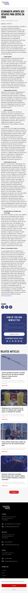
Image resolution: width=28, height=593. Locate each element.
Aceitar (14, 585)
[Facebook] (7, 341)
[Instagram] (10, 341)
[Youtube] (18, 341)
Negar (14, 589)
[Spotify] (21, 341)
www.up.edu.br (7, 295)
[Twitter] (13, 341)
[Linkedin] (16, 341)
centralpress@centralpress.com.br (12, 526)
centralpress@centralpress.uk (11, 561)
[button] (2, 307)
